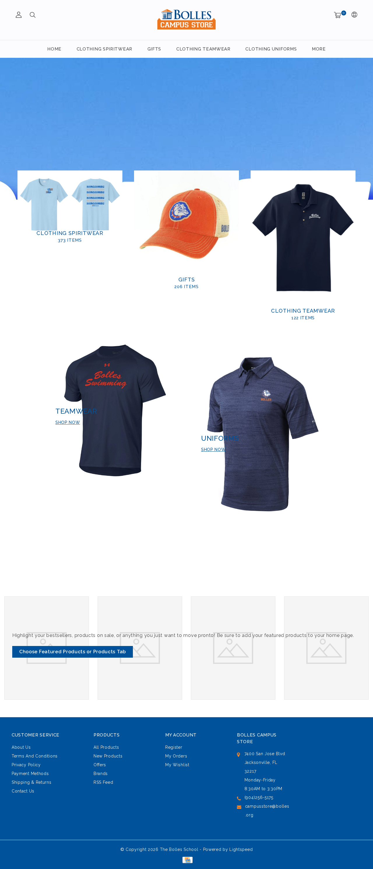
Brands (101, 773)
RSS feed (103, 782)
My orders (176, 756)
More (319, 49)
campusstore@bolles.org (267, 810)
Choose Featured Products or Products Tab (72, 651)
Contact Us (23, 791)
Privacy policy (26, 764)
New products (108, 756)
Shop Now (213, 449)
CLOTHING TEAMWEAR (203, 49)
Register (173, 747)
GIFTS (154, 49)
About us (21, 747)
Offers (100, 764)
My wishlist (177, 764)
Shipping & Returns (32, 782)
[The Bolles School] (186, 19)
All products (106, 747)
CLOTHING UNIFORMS (271, 49)
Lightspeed (241, 849)
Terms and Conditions (35, 756)
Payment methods (30, 773)
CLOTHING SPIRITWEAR (104, 49)
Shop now (67, 422)
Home (54, 49)
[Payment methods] (186, 859)
